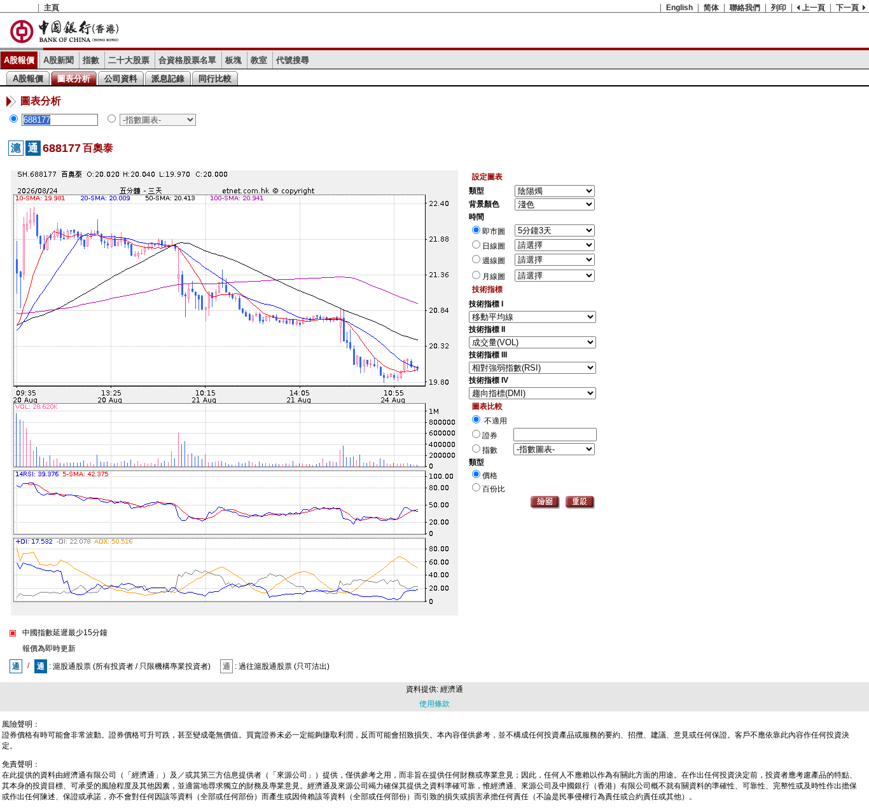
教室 (259, 60)
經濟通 (451, 689)
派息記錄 (167, 78)
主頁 (51, 7)
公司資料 (120, 78)
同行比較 (215, 78)
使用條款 (434, 703)
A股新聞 (58, 60)
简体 (711, 7)
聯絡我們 (745, 7)
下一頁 (847, 7)
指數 (91, 60)
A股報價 (19, 60)
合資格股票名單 (187, 60)
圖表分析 (73, 78)
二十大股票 (128, 60)
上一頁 (813, 7)
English (679, 7)
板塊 (233, 60)
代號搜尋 (292, 60)
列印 (778, 7)
